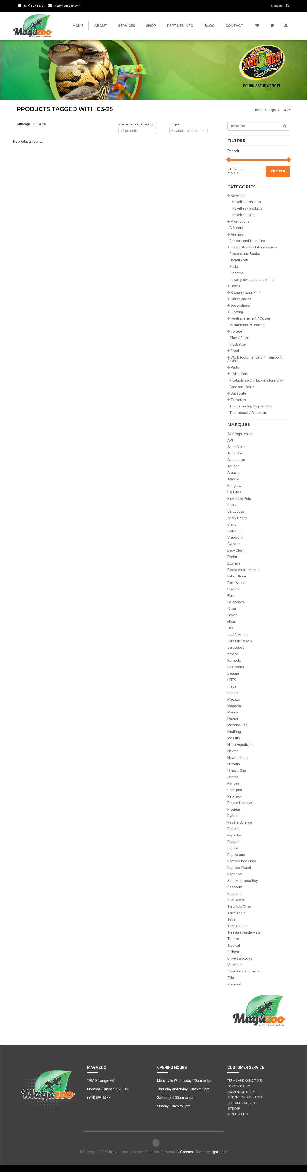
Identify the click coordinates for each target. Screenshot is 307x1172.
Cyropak (233, 544)
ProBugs (234, 809)
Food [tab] (235, 351)
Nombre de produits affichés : (137, 124)
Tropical (233, 945)
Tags (272, 110)
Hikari (231, 621)
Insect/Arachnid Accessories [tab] (254, 247)
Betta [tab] (234, 267)
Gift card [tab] (236, 228)
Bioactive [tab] (237, 273)
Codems (186, 1152)
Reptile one (236, 855)
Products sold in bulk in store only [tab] (256, 380)
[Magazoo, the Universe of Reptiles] (34, 25)
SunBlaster (235, 900)
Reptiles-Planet (239, 868)
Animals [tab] (237, 234)
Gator (231, 609)
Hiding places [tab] (241, 299)
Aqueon (233, 466)
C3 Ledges (235, 511)
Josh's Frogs (237, 634)
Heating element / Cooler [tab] (250, 318)
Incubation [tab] (238, 344)
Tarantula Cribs (239, 906)
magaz (232, 693)
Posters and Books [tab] (245, 254)
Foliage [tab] (236, 331)
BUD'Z (232, 505)
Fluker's (233, 589)
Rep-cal (233, 829)
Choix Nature (237, 518)
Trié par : (175, 124)
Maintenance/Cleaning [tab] (247, 325)
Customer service (241, 1103)
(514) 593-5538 (33, 5)
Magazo (233, 699)
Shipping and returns (244, 1097)
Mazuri (232, 719)
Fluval (231, 596)
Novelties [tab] (238, 196)
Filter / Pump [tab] (240, 338)
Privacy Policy (238, 1086)
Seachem (234, 887)
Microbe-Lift (237, 725)
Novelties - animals (246, 202)
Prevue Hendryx (239, 803)
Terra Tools (236, 913)
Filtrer (278, 171)
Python (232, 816)
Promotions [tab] (240, 221)
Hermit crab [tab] (239, 260)
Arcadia (233, 473)
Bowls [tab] (235, 286)
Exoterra (234, 563)
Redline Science (239, 822)
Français (277, 5)
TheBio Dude (237, 926)
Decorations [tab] (240, 305)
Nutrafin (233, 764)
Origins (232, 777)
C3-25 (286, 110)
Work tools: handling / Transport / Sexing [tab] (255, 359)
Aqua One (235, 453)
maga (231, 686)
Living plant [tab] (239, 374)
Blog (209, 26)
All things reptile (239, 434)
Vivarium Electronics (243, 971)
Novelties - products (247, 208)
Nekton (233, 751)
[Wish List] (257, 25)
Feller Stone (236, 576)
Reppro (233, 842)
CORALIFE (235, 531)
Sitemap (233, 1108)
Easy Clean (236, 550)
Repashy (234, 835)
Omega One (236, 770)
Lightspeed (219, 1152)
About (100, 26)
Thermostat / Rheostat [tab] (248, 413)
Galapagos (235, 602)
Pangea (233, 783)
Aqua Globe (236, 447)
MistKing (234, 732)
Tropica (233, 939)
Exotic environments (243, 570)
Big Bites (234, 492)
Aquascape (236, 460)
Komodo (234, 660)
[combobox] (188, 130)
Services (126, 26)
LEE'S (231, 680)
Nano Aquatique (240, 744)
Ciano (231, 524)
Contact (234, 26)
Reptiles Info (180, 26)
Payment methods (241, 1092)
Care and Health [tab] (242, 387)
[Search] (283, 126)
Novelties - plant (244, 215)
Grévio (232, 615)
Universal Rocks (239, 958)
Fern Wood (236, 583)
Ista (230, 628)
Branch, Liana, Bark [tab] (245, 292)
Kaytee (232, 654)
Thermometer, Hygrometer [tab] (251, 406)
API (230, 440)
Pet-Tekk (234, 796)
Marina (232, 712)
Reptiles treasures (241, 861)
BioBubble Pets (239, 498)
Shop (151, 26)
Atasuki (233, 479)
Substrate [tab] (238, 393)
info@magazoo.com (66, 5)
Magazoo (234, 706)
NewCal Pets (237, 757)
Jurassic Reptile (239, 641)
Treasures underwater (244, 932)
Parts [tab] (235, 367)
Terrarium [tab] (238, 400)
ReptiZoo (234, 874)
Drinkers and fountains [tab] (247, 241)
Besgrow (234, 485)
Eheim (232, 557)
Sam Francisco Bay (242, 880)
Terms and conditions (245, 1080)
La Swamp (235, 667)
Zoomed (234, 984)
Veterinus (234, 965)
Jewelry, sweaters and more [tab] (252, 279)
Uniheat (233, 952)
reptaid (232, 848)
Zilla (230, 978)
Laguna (233, 673)
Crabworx (234, 537)
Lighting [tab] (237, 312)
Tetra (231, 919)
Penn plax (234, 790)
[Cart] (271, 25)
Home (78, 26)
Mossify (233, 738)
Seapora (234, 893)
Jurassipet (235, 647)
